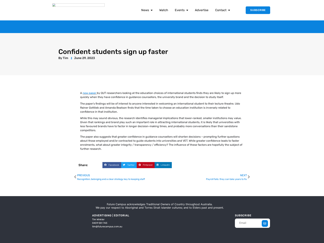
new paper (89, 93)
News (145, 10)
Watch (163, 10)
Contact (220, 10)
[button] (111, 165)
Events (180, 10)
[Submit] (265, 223)
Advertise (201, 10)
